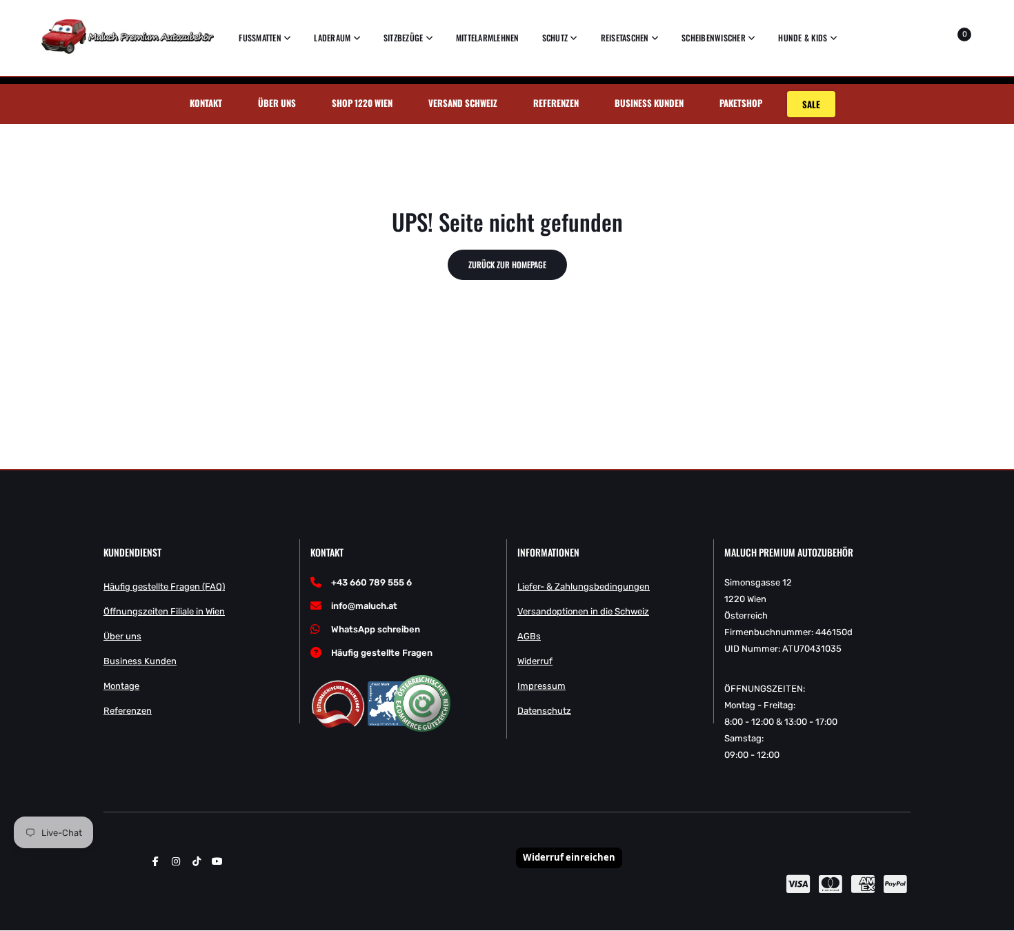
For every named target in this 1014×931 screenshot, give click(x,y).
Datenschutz (544, 710)
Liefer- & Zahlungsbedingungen (583, 586)
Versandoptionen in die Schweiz (583, 611)
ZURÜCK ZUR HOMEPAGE (507, 264)
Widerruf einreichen (569, 857)
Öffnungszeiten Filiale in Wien (164, 611)
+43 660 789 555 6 (371, 582)
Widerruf (535, 661)
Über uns (122, 636)
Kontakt (206, 103)
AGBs (529, 636)
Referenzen (556, 103)
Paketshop (740, 103)
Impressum (541, 686)
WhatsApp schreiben (375, 629)
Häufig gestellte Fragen (382, 653)
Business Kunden (649, 103)
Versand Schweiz (462, 103)
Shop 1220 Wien (362, 103)
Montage (121, 686)
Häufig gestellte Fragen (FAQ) (164, 586)
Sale (811, 104)
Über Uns (277, 103)
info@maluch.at (364, 606)
